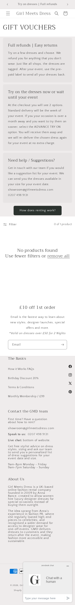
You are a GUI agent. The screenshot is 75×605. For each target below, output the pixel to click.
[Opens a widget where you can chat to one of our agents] (48, 582)
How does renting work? (38, 210)
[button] (8, 13)
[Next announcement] (67, 4)
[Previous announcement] (7, 4)
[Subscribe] (62, 344)
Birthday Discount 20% (23, 378)
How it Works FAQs (21, 369)
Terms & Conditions (21, 387)
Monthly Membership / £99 (26, 396)
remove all (58, 256)
